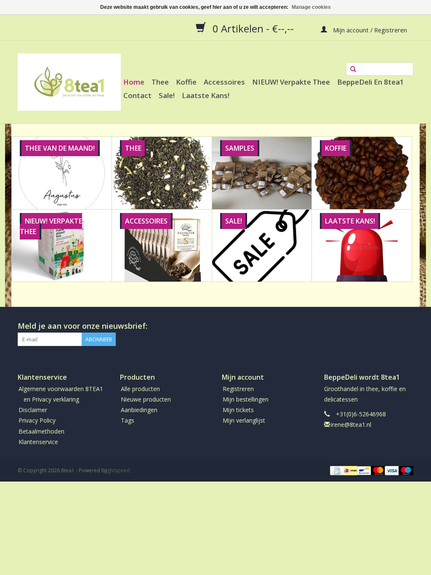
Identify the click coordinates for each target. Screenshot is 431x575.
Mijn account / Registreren (369, 29)
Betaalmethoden (41, 431)
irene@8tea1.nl (351, 425)
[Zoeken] (353, 69)
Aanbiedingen (139, 410)
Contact (137, 95)
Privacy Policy (37, 420)
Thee (160, 82)
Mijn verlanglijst (244, 420)
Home (133, 82)
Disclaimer (33, 410)
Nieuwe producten (146, 399)
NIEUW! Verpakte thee (291, 82)
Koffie (186, 82)
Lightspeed (117, 470)
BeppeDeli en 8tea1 (370, 82)
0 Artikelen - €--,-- (253, 28)
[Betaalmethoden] (336, 470)
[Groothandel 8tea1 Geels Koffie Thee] (69, 82)
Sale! (167, 95)
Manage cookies (311, 7)
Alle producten (140, 389)
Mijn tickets (238, 410)
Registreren (238, 389)
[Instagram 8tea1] (406, 326)
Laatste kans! (205, 95)
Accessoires (224, 82)
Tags (127, 420)
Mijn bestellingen (246, 399)
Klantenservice (38, 442)
